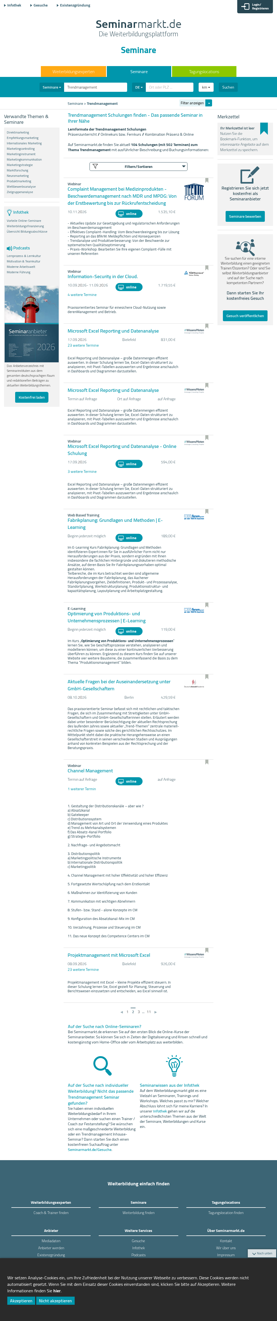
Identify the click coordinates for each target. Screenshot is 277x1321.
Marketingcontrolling (21, 149)
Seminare (139, 71)
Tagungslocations (204, 71)
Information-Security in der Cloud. (103, 276)
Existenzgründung (75, 5)
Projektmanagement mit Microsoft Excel (109, 955)
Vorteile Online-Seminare (24, 221)
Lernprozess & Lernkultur (24, 256)
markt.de (139, 29)
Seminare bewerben (245, 216)
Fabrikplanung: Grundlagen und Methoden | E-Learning (115, 524)
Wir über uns (226, 1247)
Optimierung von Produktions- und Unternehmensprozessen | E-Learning (107, 617)
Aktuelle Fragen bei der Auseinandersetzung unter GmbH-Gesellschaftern (119, 685)
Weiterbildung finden (138, 1212)
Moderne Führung (18, 272)
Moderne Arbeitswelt (21, 267)
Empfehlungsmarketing (22, 138)
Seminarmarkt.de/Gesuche (89, 1149)
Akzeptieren (21, 1301)
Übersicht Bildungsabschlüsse (27, 231)
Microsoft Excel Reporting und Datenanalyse (113, 330)
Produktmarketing (19, 181)
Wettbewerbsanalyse (21, 186)
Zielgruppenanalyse (20, 192)
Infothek (14, 5)
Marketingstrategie (20, 165)
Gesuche (41, 5)
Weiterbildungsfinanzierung (25, 226)
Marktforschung (17, 170)
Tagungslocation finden (225, 1212)
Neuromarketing (18, 176)
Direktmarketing (18, 132)
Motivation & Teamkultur (23, 261)
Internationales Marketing (24, 143)
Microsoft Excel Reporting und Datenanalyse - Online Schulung (122, 450)
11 (149, 1011)
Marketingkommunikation (24, 159)
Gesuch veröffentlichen (245, 315)
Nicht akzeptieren (55, 1301)
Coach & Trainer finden (51, 1212)
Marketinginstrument (21, 154)
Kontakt (226, 1240)
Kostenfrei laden (32, 397)
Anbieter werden (51, 1247)
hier (57, 1291)
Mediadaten (51, 1240)
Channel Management (90, 770)
